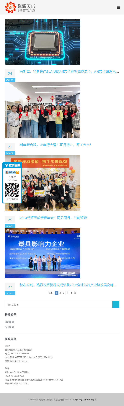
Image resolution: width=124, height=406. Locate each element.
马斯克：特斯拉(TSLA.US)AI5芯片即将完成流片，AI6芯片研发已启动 (71, 71)
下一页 (73, 293)
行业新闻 (9, 326)
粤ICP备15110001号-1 (85, 399)
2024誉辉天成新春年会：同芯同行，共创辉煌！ (55, 218)
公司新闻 (9, 321)
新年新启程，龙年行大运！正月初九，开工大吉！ (56, 145)
